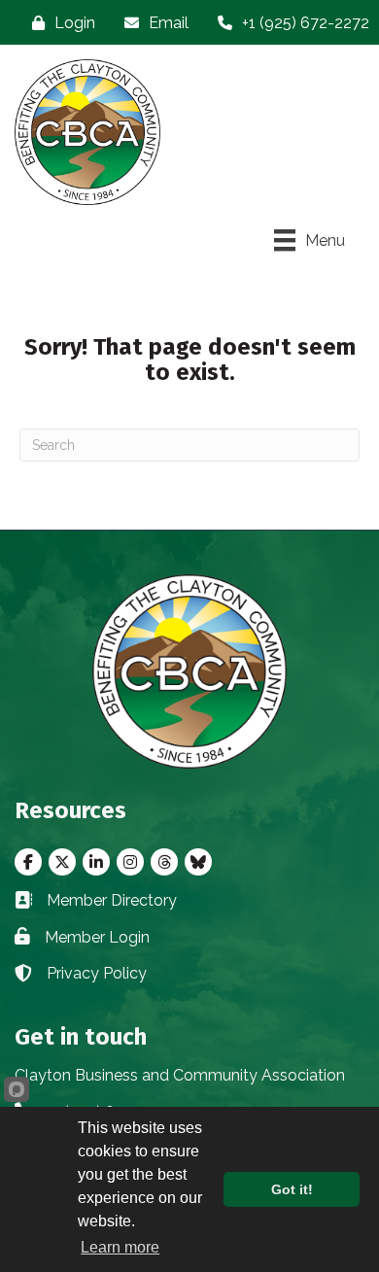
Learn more (120, 1247)
